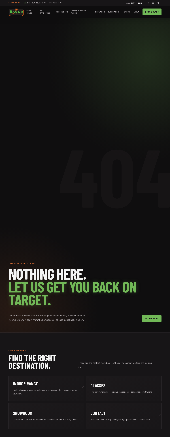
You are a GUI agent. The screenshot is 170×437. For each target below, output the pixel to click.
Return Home (151, 318)
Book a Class (152, 12)
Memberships (62, 12)
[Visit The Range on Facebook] (148, 3)
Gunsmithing (113, 12)
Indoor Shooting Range (78, 12)
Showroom (100, 12)
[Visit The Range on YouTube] (153, 3)
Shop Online (29, 12)
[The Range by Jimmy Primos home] (16, 12)
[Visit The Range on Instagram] (158, 3)
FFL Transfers (45, 12)
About (136, 12)
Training (126, 12)
